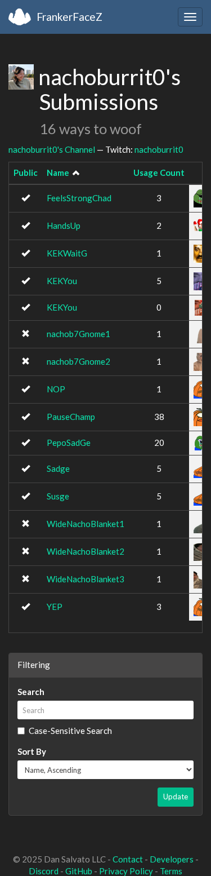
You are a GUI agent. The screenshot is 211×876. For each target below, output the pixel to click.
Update (175, 796)
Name (58, 172)
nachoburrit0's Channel (51, 149)
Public (26, 172)
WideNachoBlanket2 (85, 551)
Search (30, 692)
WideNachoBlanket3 (85, 579)
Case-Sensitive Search (70, 730)
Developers (172, 859)
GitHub (78, 871)
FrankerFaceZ (69, 16)
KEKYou (62, 281)
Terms (171, 871)
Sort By (31, 751)
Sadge (58, 468)
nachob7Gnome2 (78, 361)
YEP (54, 606)
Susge (58, 496)
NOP (56, 389)
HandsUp (63, 225)
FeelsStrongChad (79, 198)
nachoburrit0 (158, 149)
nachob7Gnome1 (78, 334)
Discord (44, 871)
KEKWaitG (67, 253)
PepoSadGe (69, 442)
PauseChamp (71, 417)
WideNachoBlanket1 (85, 524)
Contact (128, 859)
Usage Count (159, 172)
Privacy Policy (126, 871)
